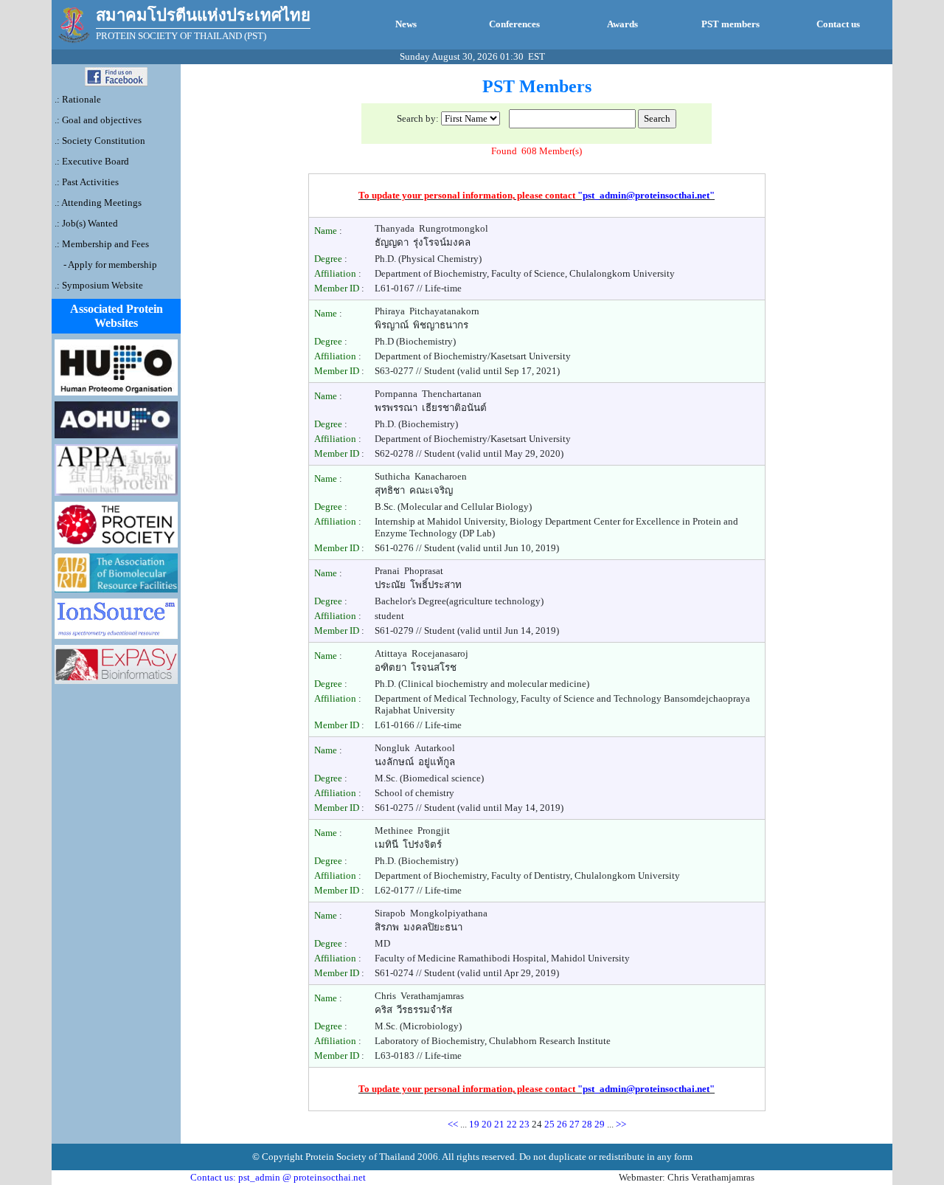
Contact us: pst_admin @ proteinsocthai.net (278, 1177)
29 (600, 1124)
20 (488, 1124)
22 (513, 1124)
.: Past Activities (87, 181)
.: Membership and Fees (102, 243)
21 (500, 1124)
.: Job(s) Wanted (86, 223)
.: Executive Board (92, 161)
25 (550, 1124)
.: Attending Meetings (98, 202)
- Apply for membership (109, 264)
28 (588, 1124)
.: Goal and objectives (98, 119)
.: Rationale (78, 99)
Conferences (514, 24)
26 (563, 1124)
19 (475, 1124)
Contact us (838, 24)
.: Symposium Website (99, 285)
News (406, 24)
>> (621, 1124)
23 (525, 1124)
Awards (622, 24)
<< (453, 1124)
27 (575, 1124)
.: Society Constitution (100, 140)
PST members (730, 24)
